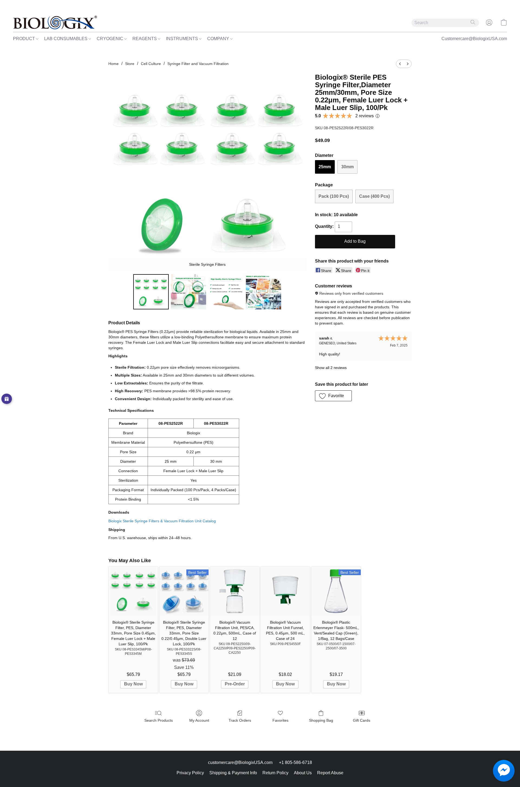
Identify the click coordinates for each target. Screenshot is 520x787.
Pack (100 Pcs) (333, 196)
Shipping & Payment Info (233, 772)
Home (113, 63)
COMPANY (218, 38)
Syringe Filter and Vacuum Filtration (198, 63)
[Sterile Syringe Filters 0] (150, 291)
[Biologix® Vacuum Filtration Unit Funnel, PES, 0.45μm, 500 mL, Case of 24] (285, 591)
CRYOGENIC (110, 38)
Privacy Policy (190, 772)
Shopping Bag (321, 720)
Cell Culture (151, 63)
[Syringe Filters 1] (188, 291)
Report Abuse (330, 772)
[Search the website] (473, 22)
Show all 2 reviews (331, 367)
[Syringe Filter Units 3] (263, 291)
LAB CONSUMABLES (66, 38)
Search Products (158, 720)
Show (6, 399)
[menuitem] (400, 64)
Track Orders (240, 720)
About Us (303, 772)
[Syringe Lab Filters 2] (225, 291)
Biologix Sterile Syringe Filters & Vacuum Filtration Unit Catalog (162, 521)
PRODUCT (24, 38)
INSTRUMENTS (182, 38)
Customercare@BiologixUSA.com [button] (474, 38)
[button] (55, 22)
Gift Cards (361, 720)
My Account (199, 720)
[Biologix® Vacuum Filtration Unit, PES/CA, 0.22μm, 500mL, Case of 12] (234, 591)
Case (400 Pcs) (374, 196)
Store (129, 63)
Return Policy (275, 772)
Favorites (280, 720)
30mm (347, 166)
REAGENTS (145, 38)
